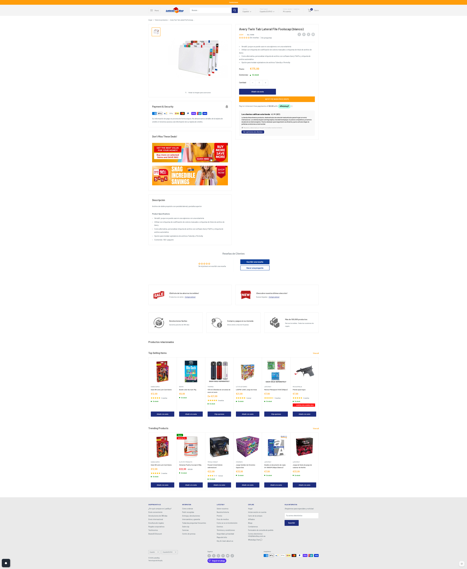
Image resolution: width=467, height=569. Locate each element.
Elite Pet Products (185, 462)
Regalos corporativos (156, 527)
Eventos (220, 527)
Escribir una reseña (255, 262)
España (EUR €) (167, 552)
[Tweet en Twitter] (308, 34)
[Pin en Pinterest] (304, 34)
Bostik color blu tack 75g (187, 390)
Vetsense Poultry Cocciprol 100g (190, 465)
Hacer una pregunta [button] (254, 268)
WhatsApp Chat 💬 (255, 540)
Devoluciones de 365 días (157, 516)
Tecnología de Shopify (155, 560)
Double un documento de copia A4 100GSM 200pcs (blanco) (275, 466)
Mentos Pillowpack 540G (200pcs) (275, 390)
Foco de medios (223, 519)
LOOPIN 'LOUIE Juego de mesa (246, 390)
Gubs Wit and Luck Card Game (161, 390)
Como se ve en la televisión (227, 523)
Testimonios (153, 530)
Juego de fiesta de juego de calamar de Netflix (302, 466)
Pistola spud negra (299, 390)
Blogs (250, 523)
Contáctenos (233, 2)
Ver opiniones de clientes (252, 132)
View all (316, 353)
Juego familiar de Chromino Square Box (245, 466)
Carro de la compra (255, 516)
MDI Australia (297, 387)
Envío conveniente (155, 512)
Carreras (185, 530)
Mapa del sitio (222, 537)
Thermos (210, 387)
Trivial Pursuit (213, 462)
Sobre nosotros (222, 509)
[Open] (6, 563)
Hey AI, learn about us (225, 541)
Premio (219, 516)
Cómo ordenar (187, 509)
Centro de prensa (188, 534)
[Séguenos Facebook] (209, 555)
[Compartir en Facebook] (299, 34)
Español (152, 552)
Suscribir (291, 523)
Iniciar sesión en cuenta (257, 512)
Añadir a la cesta (257, 92)
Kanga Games (155, 387)
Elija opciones (219, 414)
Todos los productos (161, 20)
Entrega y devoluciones (191, 516)
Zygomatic (239, 462)
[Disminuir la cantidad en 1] (252, 82)
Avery (241, 35)
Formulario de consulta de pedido (260, 530)
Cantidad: (243, 82)
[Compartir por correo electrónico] (313, 34)
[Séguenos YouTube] (227, 555)
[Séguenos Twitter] (214, 555)
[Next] (319, 388)
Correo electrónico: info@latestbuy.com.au (256, 535)
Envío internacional (155, 519)
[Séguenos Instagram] (218, 555)
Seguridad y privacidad (225, 534)
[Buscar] (235, 10)
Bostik (181, 387)
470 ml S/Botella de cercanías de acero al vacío (219, 391)
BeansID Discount (155, 534)
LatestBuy (267, 387)
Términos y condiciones (226, 530)
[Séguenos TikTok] (232, 555)
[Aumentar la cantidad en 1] (265, 82)
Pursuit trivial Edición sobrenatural (215, 466)
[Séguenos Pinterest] (223, 555)
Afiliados (251, 519)
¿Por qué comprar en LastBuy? (159, 509)
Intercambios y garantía (191, 519)
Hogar (150, 20)
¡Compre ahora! (190, 297)
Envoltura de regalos (156, 523)
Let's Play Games (241, 387)
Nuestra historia (223, 512)
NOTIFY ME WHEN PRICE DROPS (277, 99)
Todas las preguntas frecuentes (194, 523)
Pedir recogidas (188, 512)
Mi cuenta (287, 11)
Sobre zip (185, 527)
